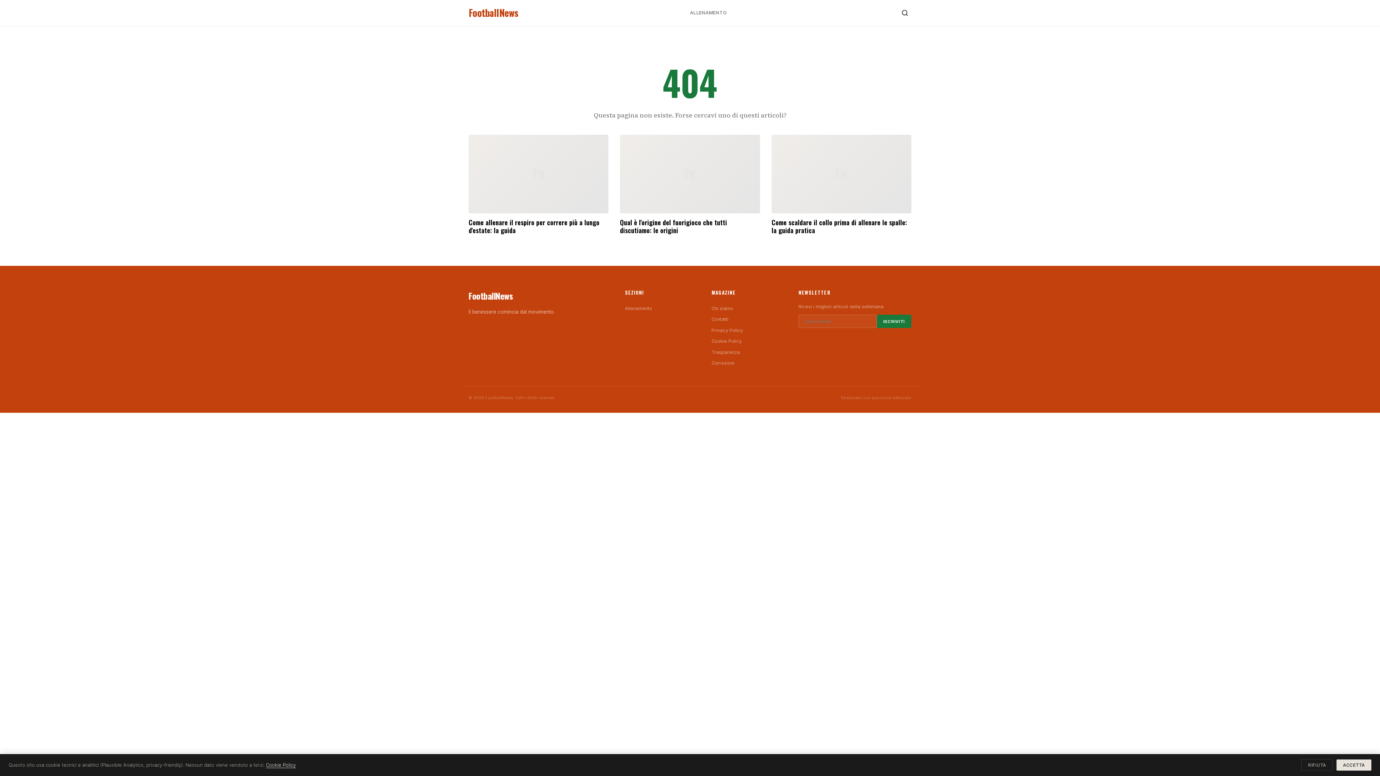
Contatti (720, 319)
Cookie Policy (727, 341)
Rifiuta (1317, 765)
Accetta (1354, 765)
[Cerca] (904, 12)
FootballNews (494, 13)
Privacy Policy (727, 330)
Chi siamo (722, 308)
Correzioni (723, 363)
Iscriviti (894, 321)
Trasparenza (726, 352)
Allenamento (708, 12)
